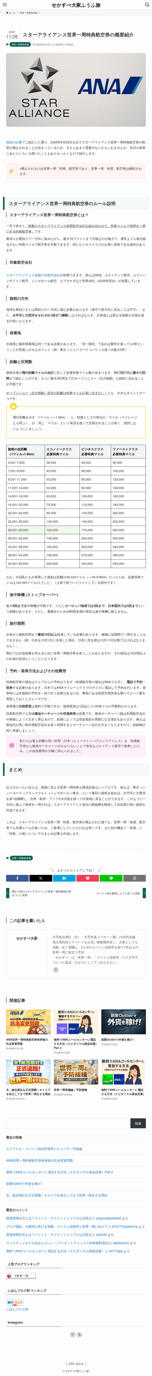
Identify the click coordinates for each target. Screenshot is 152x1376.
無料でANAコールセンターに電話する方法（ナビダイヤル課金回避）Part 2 (59, 1172)
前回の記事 (14, 142)
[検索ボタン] (147, 4)
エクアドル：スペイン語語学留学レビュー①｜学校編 (44, 1148)
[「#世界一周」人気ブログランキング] (21, 1277)
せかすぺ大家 (27, 938)
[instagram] (55, 969)
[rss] (79, 1334)
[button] (17, 878)
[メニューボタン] (5, 4)
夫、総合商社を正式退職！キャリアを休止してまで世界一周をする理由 (56, 1195)
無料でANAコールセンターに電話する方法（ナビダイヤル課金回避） (55, 1251)
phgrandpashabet (108, 1218)
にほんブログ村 (17, 1309)
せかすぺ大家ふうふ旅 (76, 4)
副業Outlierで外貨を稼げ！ (25, 1183)
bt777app (116, 1251)
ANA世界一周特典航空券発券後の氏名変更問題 (39, 1160)
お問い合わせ (76, 1364)
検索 (138, 1123)
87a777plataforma (125, 1226)
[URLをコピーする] (134, 878)
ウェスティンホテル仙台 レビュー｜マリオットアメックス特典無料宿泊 (57, 1243)
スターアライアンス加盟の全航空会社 (33, 275)
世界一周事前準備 (20, 44)
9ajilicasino (121, 1243)
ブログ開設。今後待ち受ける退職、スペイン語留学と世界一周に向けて (56, 1226)
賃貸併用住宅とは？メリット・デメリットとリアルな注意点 (49, 1218)
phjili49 (101, 1234)
